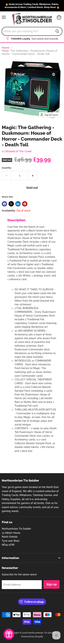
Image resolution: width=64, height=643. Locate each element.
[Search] (57, 31)
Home (5, 47)
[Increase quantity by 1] (32, 175)
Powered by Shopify (32, 636)
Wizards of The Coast (18, 151)
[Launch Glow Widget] (9, 634)
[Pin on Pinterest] (24, 204)
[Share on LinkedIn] (18, 204)
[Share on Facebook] (4, 204)
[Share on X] (11, 204)
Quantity (6, 167)
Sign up (51, 584)
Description (16, 220)
